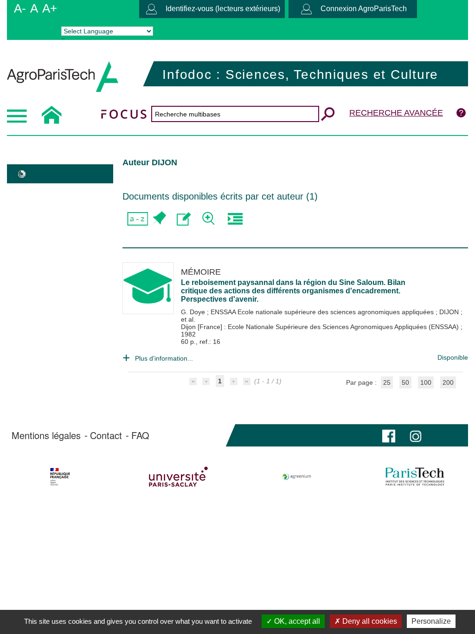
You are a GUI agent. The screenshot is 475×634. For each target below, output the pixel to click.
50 (405, 382)
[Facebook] (389, 435)
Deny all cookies (368, 621)
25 (387, 382)
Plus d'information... (164, 358)
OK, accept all (296, 621)
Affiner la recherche (209, 219)
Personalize (431, 621)
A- (20, 8)
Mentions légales (46, 435)
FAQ (140, 435)
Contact (106, 435)
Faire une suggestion (183, 219)
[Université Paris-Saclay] (178, 476)
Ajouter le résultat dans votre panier (158, 219)
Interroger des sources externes (235, 219)
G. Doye (194, 312)
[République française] (60, 476)
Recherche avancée (396, 112)
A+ (49, 8)
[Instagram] (416, 435)
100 (425, 382)
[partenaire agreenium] (297, 476)
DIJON (450, 312)
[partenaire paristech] (414, 476)
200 (448, 382)
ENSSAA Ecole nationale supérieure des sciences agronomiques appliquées (323, 312)
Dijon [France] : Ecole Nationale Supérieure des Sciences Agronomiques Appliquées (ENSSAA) (321, 326)
